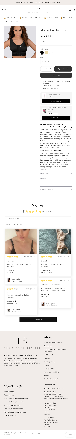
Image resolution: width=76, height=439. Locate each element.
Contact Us (48, 346)
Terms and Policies (38, 434)
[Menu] (2, 10)
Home (2, 22)
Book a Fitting (66, 17)
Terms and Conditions (51, 372)
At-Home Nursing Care (12, 405)
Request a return (10, 415)
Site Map (47, 375)
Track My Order (9, 395)
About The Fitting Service (53, 342)
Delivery (47, 358)
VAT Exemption (49, 355)
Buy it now (56, 75)
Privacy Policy (49, 368)
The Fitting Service (14, 433)
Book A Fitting (9, 392)
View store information (50, 88)
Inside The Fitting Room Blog (14, 402)
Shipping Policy (49, 362)
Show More (10, 297)
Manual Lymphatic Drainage (14, 409)
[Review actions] (34, 256)
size (41, 57)
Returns (46, 365)
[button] (56, 173)
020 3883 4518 (9, 17)
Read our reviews (51, 17)
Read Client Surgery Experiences (15, 412)
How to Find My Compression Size (16, 398)
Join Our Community (51, 379)
